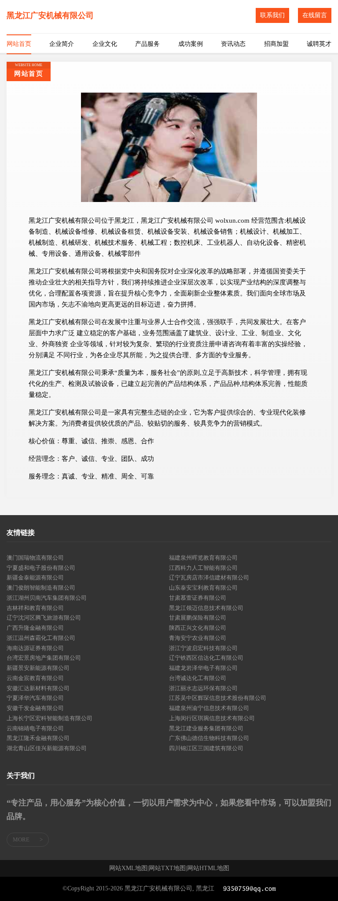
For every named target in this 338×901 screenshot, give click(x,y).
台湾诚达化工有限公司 (197, 678)
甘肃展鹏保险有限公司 (197, 617)
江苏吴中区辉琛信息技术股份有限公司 (217, 698)
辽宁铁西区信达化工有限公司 (206, 657)
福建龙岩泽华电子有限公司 (203, 668)
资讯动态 (233, 44)
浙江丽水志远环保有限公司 (203, 688)
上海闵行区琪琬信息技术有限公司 (212, 718)
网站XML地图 (128, 868)
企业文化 (104, 44)
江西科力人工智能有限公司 (203, 568)
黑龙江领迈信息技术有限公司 (206, 608)
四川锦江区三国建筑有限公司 (206, 748)
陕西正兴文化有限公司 (197, 627)
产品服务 (147, 44)
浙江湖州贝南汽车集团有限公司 (47, 597)
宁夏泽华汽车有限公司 (35, 698)
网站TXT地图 (167, 868)
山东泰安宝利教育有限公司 (203, 587)
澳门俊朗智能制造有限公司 (41, 587)
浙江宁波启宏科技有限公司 (203, 648)
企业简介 (61, 44)
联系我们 (272, 15)
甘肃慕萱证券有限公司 (197, 597)
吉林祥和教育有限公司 (35, 608)
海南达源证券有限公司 (35, 648)
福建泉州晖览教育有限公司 (203, 557)
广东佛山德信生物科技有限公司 (209, 738)
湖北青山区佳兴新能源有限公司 (47, 748)
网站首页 (19, 44)
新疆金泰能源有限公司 (35, 577)
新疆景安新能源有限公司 (38, 668)
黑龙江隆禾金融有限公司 (38, 738)
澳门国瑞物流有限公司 (35, 557)
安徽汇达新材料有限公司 (38, 688)
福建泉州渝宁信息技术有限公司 (209, 708)
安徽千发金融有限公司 (35, 708)
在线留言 (314, 15)
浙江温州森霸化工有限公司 (41, 638)
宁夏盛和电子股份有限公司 (41, 568)
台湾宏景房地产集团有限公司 (44, 657)
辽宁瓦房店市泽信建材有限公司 (209, 577)
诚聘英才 (319, 44)
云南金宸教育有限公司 (35, 678)
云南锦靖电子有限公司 (35, 728)
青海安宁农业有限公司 (197, 638)
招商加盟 (276, 44)
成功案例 (190, 44)
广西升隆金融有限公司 (35, 627)
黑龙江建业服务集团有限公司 (206, 728)
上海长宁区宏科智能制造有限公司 (49, 718)
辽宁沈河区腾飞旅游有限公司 (44, 617)
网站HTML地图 (208, 868)
